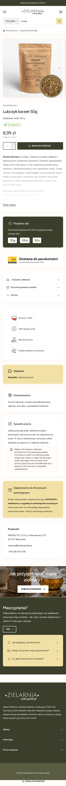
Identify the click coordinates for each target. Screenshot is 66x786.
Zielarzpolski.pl (28, 773)
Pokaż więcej (9, 204)
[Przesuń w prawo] (58, 67)
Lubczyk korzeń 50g (28, 30)
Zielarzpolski (10, 106)
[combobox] (41, 21)
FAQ (8, 629)
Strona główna (12, 30)
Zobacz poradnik (31, 589)
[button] (5, 12)
